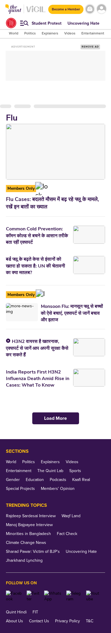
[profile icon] (101, 9)
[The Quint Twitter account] (33, 596)
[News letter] (90, 9)
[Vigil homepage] (36, 12)
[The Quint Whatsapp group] (53, 596)
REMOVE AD (90, 46)
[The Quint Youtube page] (93, 596)
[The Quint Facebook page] (14, 596)
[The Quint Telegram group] (74, 596)
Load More (55, 418)
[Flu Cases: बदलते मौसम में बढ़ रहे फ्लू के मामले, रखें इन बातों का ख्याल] (55, 152)
